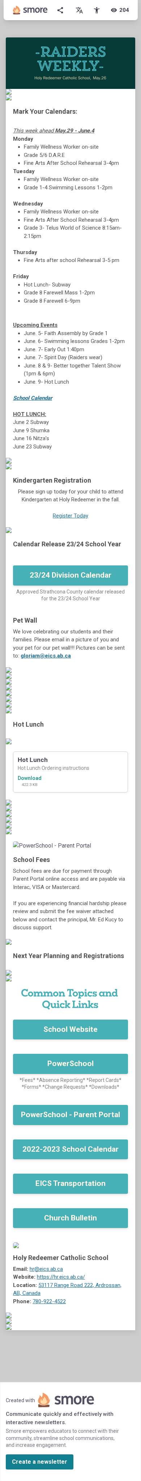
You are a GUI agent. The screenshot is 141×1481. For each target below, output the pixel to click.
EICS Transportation (70, 1183)
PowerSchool (70, 1063)
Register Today (70, 516)
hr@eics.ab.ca (46, 1269)
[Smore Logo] (30, 10)
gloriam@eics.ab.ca (46, 656)
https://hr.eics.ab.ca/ (61, 1277)
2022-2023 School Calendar (70, 1149)
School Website (70, 1029)
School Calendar (32, 398)
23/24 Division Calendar (70, 575)
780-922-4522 (49, 1301)
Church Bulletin (70, 1218)
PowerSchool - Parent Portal (70, 1114)
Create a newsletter (39, 1461)
